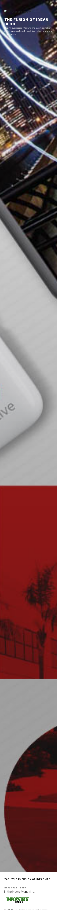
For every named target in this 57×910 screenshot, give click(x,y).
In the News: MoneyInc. (19, 891)
